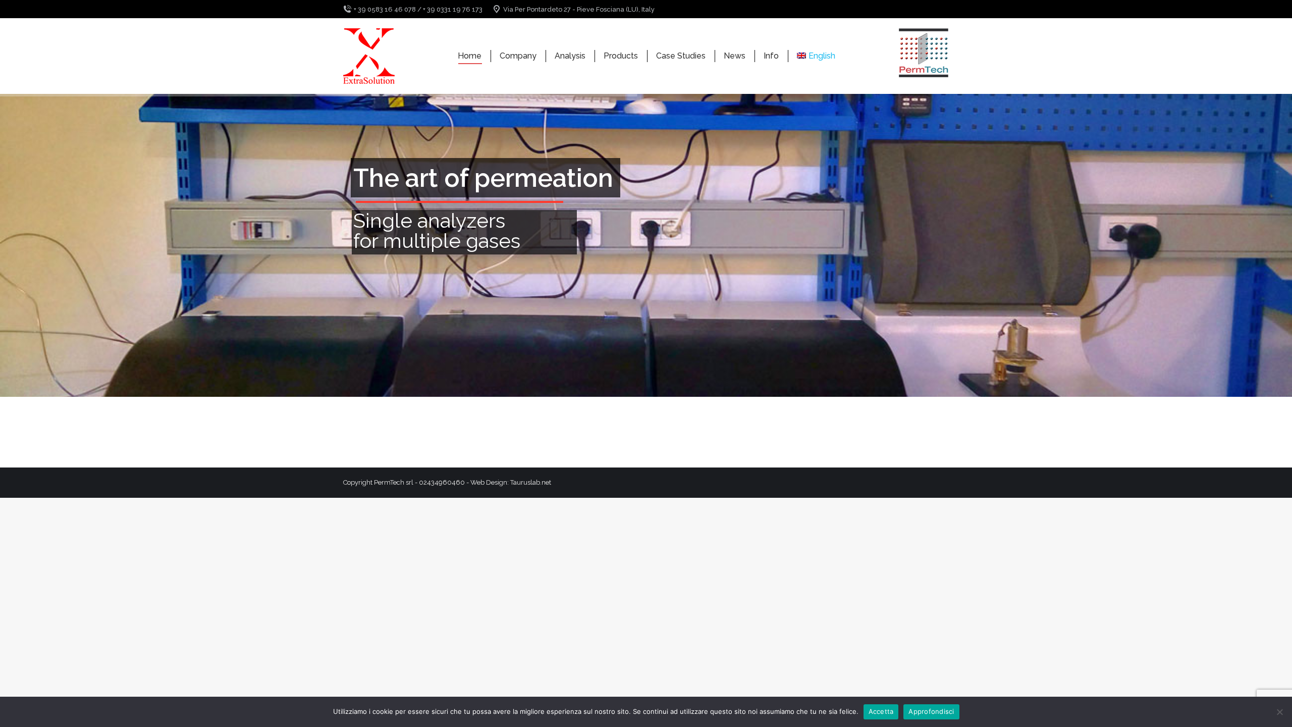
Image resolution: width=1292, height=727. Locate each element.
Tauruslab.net (530, 482)
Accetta (881, 711)
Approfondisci (931, 711)
